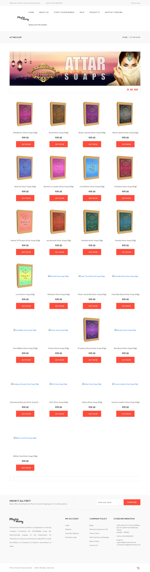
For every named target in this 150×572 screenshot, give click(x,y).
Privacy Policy (94, 533)
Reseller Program (38, 25)
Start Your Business (64, 12)
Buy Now (26, 144)
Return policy (94, 541)
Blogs (91, 525)
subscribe (132, 502)
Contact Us (93, 545)
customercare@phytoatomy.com (128, 545)
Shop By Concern (113, 12)
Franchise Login (71, 537)
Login (67, 525)
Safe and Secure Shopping (99, 537)
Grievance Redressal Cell (98, 529)
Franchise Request (72, 533)
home (125, 37)
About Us (44, 12)
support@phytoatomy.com (126, 542)
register (68, 529)
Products (95, 12)
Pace (82, 12)
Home (31, 12)
